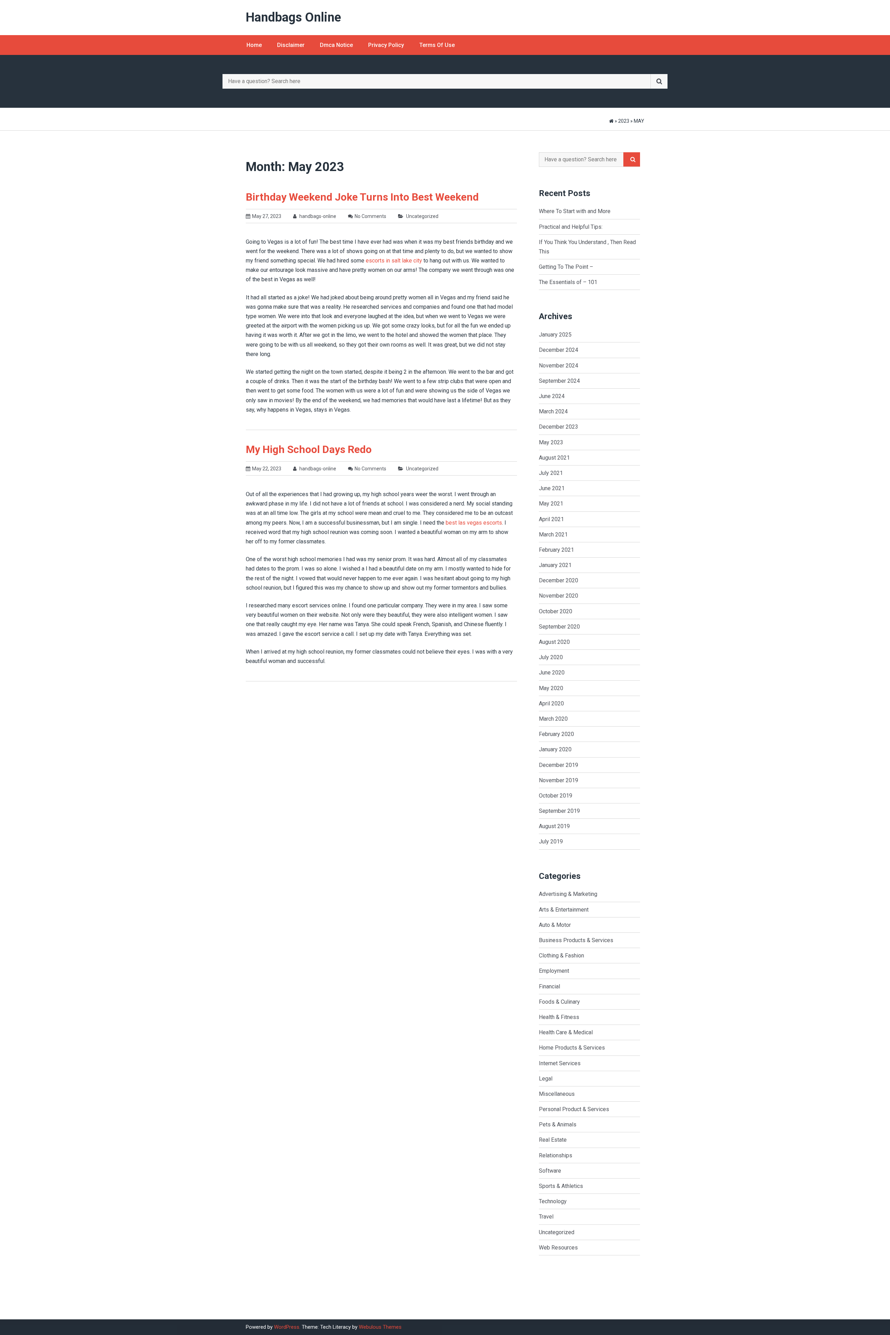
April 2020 (551, 703)
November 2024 (558, 365)
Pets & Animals (557, 1124)
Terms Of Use (437, 45)
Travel (546, 1216)
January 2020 (555, 749)
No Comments (370, 216)
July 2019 (551, 841)
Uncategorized (422, 216)
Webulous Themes (380, 1327)
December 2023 (558, 426)
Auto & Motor (555, 925)
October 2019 (555, 795)
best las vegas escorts (474, 522)
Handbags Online (293, 17)
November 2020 (558, 595)
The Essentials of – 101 (568, 282)
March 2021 (553, 534)
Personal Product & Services (574, 1109)
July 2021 (551, 473)
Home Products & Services (572, 1047)
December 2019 (558, 765)
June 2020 (552, 672)
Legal (545, 1078)
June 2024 (552, 396)
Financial (549, 986)
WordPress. (287, 1327)
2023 (623, 121)
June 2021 (552, 488)
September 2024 (559, 381)
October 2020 (555, 611)
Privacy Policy (386, 45)
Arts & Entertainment (564, 909)
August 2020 (554, 642)
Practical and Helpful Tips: (570, 227)
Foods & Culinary (559, 1001)
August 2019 (554, 826)
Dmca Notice (336, 45)
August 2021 (554, 457)
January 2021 (555, 565)
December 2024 (558, 350)
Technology (553, 1201)
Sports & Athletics (561, 1186)
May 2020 (551, 688)
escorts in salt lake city (394, 260)
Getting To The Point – (566, 267)
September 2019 (559, 811)
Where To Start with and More (574, 211)
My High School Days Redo (309, 449)
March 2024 (553, 411)
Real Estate (553, 1139)
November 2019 (558, 780)
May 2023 (551, 442)
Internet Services (560, 1063)
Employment (554, 971)
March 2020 (553, 718)
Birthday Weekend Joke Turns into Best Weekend (362, 197)
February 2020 (556, 734)
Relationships (555, 1155)
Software (550, 1170)
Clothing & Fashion (561, 955)
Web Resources (558, 1247)
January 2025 (555, 334)
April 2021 (551, 519)
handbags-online (317, 216)
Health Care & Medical (566, 1032)
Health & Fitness (559, 1017)
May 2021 (551, 503)
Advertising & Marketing (568, 894)
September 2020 (559, 626)
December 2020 (558, 580)
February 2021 (556, 550)
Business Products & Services (576, 940)
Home (254, 45)
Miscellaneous (557, 1094)
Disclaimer (291, 45)
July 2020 (551, 657)
